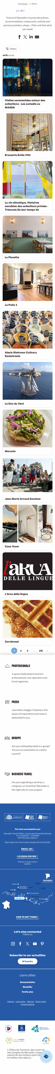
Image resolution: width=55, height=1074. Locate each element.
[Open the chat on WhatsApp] (46, 1056)
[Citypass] (21, 11)
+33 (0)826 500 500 (26, 856)
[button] (35, 11)
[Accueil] (17, 11)
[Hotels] (19, 11)
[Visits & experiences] (24, 11)
